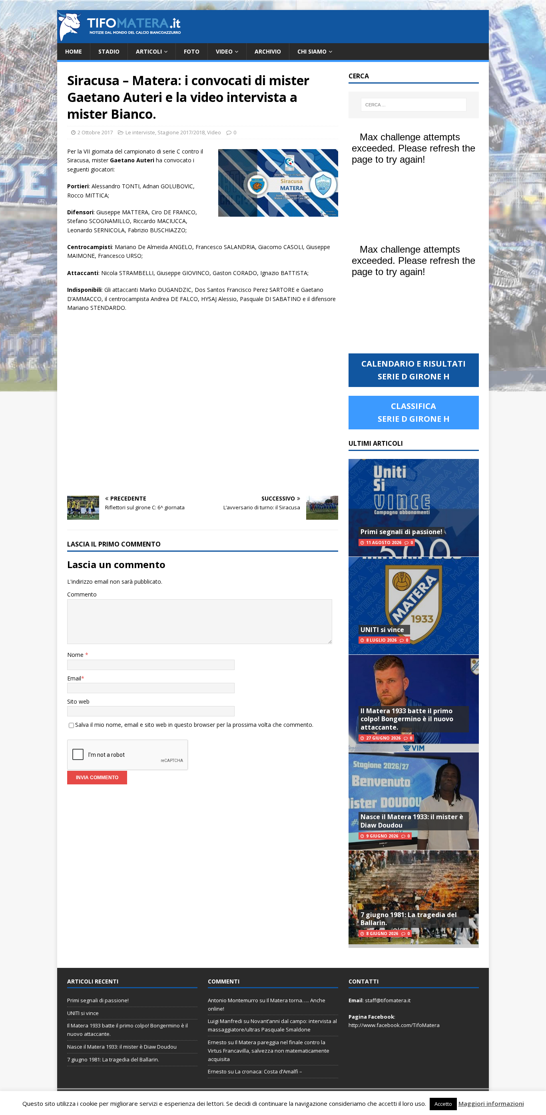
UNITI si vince (382, 629)
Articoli (149, 51)
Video (224, 51)
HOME (73, 51)
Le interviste (140, 132)
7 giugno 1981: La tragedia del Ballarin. (409, 919)
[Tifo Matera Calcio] (119, 38)
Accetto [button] (443, 1103)
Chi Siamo (312, 51)
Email (74, 678)
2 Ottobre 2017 (95, 132)
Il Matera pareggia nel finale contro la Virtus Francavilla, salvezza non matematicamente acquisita (268, 1051)
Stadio (109, 51)
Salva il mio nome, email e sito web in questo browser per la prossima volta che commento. (194, 724)
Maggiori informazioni (491, 1103)
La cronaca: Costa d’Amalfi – (268, 1071)
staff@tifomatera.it (387, 1000)
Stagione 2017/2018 (181, 132)
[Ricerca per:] (413, 105)
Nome (76, 654)
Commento (82, 594)
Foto (191, 51)
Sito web (78, 701)
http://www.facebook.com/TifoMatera (394, 1025)
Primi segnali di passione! (401, 531)
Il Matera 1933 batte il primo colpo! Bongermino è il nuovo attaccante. (407, 719)
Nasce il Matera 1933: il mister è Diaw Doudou (412, 821)
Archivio (268, 51)
